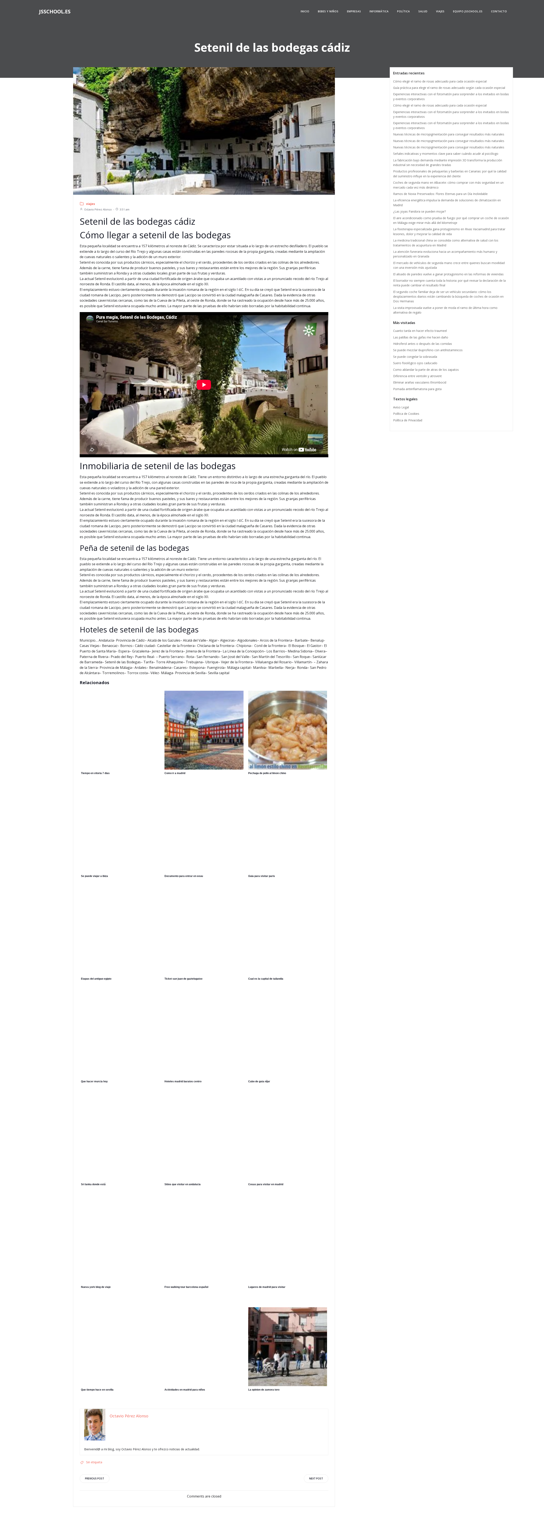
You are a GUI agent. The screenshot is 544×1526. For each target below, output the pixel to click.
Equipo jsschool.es (468, 11)
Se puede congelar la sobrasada (415, 357)
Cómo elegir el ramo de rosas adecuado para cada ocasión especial (440, 81)
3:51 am (124, 209)
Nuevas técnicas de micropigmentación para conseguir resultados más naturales (448, 134)
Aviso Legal (401, 407)
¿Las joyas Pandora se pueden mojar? (419, 211)
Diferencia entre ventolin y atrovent (417, 376)
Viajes (440, 11)
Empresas (354, 11)
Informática (379, 11)
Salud (423, 11)
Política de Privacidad (407, 420)
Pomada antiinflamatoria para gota (417, 389)
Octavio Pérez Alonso (98, 209)
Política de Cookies (406, 414)
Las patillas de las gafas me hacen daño (420, 337)
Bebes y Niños (328, 11)
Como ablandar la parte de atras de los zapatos (426, 370)
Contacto (499, 11)
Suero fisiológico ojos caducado (415, 363)
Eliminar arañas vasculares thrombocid (419, 382)
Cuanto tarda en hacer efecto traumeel (420, 331)
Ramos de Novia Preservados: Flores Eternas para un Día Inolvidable (440, 194)
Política (403, 11)
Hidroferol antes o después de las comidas (422, 344)
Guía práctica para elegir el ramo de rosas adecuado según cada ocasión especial (449, 88)
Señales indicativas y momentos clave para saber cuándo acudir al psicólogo (445, 154)
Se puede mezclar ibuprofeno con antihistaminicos (428, 350)
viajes (90, 204)
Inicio (305, 11)
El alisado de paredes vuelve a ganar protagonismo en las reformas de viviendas (448, 274)
